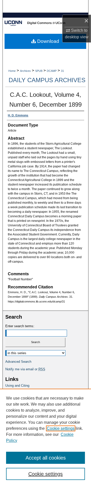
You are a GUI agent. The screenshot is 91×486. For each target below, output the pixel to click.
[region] (45, 437)
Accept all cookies (46, 458)
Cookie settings (61, 428)
